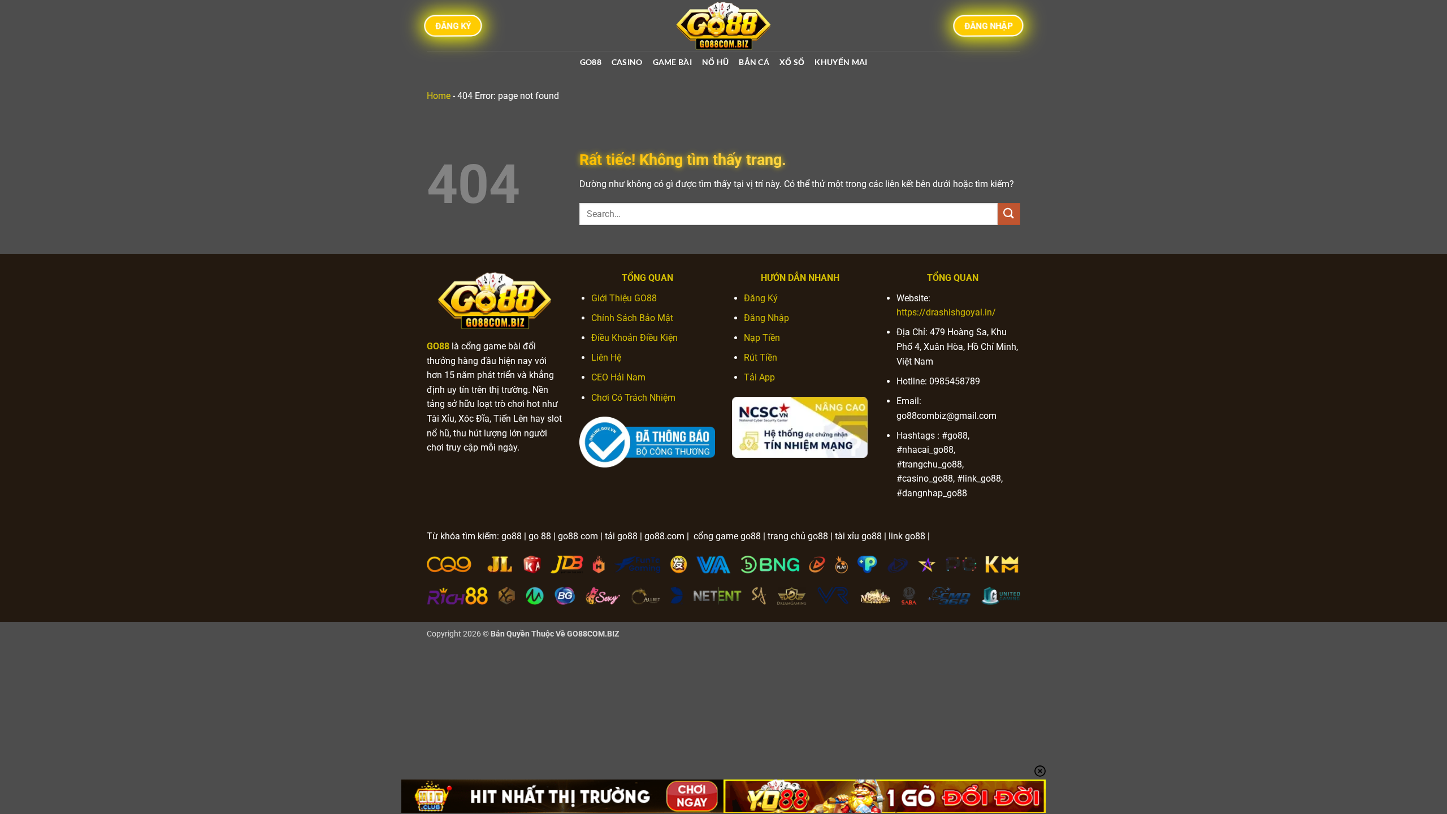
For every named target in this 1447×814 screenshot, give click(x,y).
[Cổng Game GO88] (723, 25)
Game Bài (672, 62)
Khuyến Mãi (841, 62)
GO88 (590, 62)
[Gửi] (1009, 214)
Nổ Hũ (715, 62)
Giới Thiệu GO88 (624, 298)
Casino (627, 62)
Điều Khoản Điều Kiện (634, 337)
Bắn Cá (754, 62)
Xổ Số (791, 62)
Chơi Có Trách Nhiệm (633, 397)
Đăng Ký (761, 298)
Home (438, 95)
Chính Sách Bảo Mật (632, 318)
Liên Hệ (606, 357)
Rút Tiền (760, 357)
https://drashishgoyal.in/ (946, 312)
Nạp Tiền (762, 337)
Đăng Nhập (766, 318)
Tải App (759, 377)
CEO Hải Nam (618, 377)
